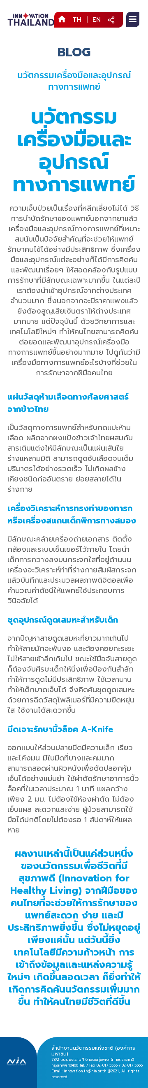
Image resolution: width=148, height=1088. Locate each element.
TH (76, 20)
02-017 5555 (107, 1065)
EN (96, 20)
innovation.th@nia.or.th (85, 1071)
